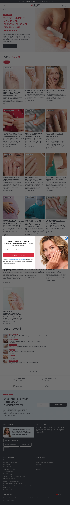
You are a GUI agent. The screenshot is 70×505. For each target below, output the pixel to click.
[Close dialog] (66, 238)
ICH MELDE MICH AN (18, 255)
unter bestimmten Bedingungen (17, 259)
